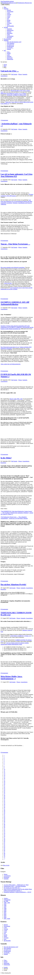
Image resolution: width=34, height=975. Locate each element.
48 (4, 824)
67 (4, 852)
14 (4, 775)
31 (4, 800)
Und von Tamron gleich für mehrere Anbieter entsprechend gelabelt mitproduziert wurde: (15, 643)
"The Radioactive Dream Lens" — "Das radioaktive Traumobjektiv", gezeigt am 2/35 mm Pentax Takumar (14, 517)
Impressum (6, 963)
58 (4, 839)
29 (4, 797)
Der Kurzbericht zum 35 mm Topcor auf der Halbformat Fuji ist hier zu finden (16, 288)
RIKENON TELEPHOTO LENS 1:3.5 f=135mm (13, 93)
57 (4, 837)
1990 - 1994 (7, 902)
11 (4, 771)
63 (4, 846)
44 (4, 818)
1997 (5, 907)
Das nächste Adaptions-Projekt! (13, 584)
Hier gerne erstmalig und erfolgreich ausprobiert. (13, 267)
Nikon (5, 936)
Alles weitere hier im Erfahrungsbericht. (11, 364)
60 (4, 842)
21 (4, 785)
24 (4, 789)
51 (4, 829)
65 (4, 849)
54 (4, 833)
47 (4, 823)
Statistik (6, 954)
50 (4, 827)
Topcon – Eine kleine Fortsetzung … (15, 244)
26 (4, 792)
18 (4, 781)
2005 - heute (7, 918)
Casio (5, 932)
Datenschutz (7, 964)
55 (4, 834)
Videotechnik (7, 899)
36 (4, 807)
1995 (5, 904)
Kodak (5, 935)
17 (4, 779)
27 (4, 794)
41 (4, 814)
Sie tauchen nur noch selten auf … (12, 887)
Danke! (6, 961)
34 (4, 804)
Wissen (20, 74)
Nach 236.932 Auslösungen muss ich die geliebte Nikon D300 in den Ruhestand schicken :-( (18, 889)
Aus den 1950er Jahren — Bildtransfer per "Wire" (16, 885)
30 (4, 798)
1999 (5, 910)
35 (4, 805)
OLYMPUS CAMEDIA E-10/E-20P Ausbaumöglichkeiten (15, 303)
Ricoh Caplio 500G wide (16, 399)
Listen (5, 927)
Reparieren (3, 462)
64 (4, 847)
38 (4, 810)
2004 (5, 917)
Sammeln (24, 74)
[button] (6, 8)
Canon (5, 930)
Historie (6, 924)
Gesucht (6, 929)
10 (4, 769)
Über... (5, 960)
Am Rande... (7, 952)
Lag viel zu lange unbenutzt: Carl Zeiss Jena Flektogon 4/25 (16, 175)
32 (4, 801)
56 (4, 836)
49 (4, 826)
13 (4, 774)
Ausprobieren (4, 75)
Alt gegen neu (7, 949)
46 (4, 821)
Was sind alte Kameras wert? (11, 947)
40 (4, 813)
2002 (5, 914)
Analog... (6, 898)
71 (4, 857)
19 (4, 782)
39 (4, 811)
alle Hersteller (7, 940)
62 (4, 844)
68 (4, 853)
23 (4, 788)
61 (4, 843)
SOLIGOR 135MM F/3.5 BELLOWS (16, 95)
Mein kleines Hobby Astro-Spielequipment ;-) (11, 677)
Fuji (5, 933)
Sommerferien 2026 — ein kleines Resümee (15, 886)
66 (4, 850)
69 (4, 855)
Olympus (6, 937)
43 (4, 817)
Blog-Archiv (6, 865)
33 (4, 802)
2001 (5, 912)
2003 (5, 915)
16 (4, 778)
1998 (5, 908)
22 (4, 787)
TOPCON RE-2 (8, 283)
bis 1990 (6, 901)
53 (4, 831)
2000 (5, 911)
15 (4, 776)
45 (4, 820)
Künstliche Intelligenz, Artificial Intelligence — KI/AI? (17, 892)
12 (4, 772)
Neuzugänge (7, 926)
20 (4, 784)
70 (4, 856)
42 (4, 815)
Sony (5, 939)
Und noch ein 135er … (10, 71)
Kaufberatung (7, 951)
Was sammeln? (7, 948)
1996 (5, 905)
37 (4, 808)
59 (4, 840)
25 (4, 791)
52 (4, 830)
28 (4, 795)
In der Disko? (6, 458)
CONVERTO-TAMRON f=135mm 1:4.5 (20, 635)
